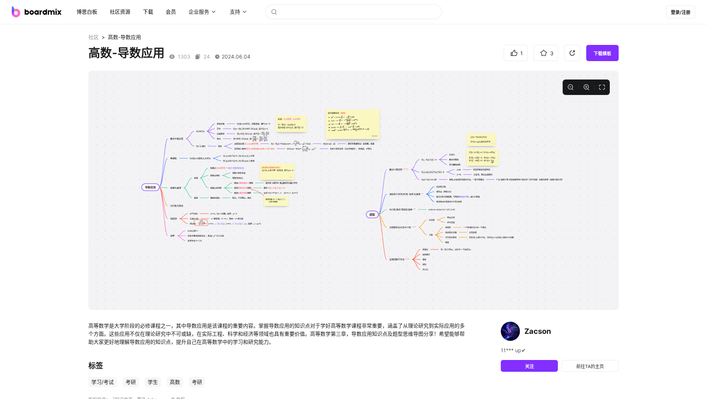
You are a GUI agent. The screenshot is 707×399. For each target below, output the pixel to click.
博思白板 (87, 11)
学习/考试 (102, 382)
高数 (175, 382)
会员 (171, 11)
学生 (153, 382)
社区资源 (120, 11)
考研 (131, 382)
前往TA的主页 (590, 366)
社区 (93, 37)
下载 (148, 11)
